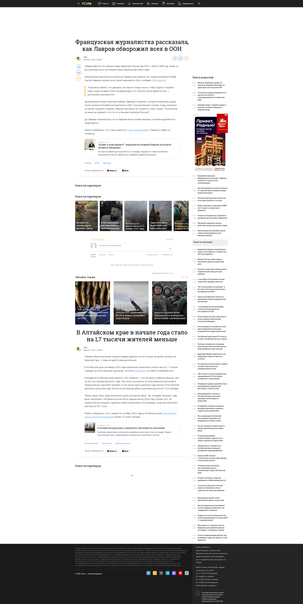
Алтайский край (91, 443)
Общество (86, 350)
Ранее (111, 254)
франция (107, 163)
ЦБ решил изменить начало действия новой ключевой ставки (212, 224)
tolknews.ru (206, 547)
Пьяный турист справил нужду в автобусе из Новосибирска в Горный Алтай (212, 107)
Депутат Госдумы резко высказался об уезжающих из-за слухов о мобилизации (169, 315)
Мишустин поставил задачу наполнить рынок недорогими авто (211, 261)
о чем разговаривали (138, 130)
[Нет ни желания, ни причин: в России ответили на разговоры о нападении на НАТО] (92, 302)
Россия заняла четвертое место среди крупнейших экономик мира (211, 428)
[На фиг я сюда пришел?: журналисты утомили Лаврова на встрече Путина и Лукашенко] (90, 148)
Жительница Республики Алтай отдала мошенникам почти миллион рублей (211, 233)
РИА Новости (159, 80)
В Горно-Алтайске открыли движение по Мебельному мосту (212, 479)
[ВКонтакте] (180, 58)
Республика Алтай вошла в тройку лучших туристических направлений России (212, 366)
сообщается (140, 370)
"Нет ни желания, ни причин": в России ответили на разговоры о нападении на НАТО (93, 314)
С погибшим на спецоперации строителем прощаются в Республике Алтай (211, 309)
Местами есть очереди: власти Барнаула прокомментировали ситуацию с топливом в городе (211, 527)
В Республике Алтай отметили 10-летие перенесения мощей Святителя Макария (212, 318)
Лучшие (102, 254)
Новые (93, 254)
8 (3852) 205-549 (204, 582)
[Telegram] (174, 58)
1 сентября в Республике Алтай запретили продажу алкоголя (211, 280)
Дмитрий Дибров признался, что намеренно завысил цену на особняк (212, 356)
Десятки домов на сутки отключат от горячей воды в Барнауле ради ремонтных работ (213, 190)
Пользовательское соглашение (212, 595)
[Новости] (111, 171)
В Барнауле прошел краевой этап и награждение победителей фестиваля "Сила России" (212, 386)
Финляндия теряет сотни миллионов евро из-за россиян (211, 499)
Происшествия (137, 3)
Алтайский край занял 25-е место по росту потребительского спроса (212, 337)
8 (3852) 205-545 (204, 579)
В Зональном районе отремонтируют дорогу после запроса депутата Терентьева (210, 438)
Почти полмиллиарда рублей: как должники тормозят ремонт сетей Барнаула (212, 537)
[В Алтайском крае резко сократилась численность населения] (90, 430)
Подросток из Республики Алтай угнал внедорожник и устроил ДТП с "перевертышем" (213, 517)
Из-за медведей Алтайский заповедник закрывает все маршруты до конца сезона (209, 418)
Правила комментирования (211, 597)
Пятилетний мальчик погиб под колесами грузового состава (212, 199)
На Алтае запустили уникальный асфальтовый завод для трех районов (212, 271)
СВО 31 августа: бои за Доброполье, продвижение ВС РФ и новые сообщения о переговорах (131, 314)
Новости (105, 3)
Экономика (170, 3)
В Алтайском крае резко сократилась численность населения (131, 428)
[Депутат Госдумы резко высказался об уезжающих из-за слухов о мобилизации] (169, 302)
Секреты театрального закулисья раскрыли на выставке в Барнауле (212, 216)
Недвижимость (188, 3)
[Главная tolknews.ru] (86, 3)
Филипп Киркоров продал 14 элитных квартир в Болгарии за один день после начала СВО (211, 85)
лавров (88, 163)
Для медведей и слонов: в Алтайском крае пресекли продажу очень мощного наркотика (209, 397)
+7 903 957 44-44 (205, 573)
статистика (107, 443)
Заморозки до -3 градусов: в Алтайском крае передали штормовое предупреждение (210, 448)
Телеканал (120, 3)
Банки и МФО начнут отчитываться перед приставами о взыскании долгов (212, 458)
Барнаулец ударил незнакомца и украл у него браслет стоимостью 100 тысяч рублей (212, 251)
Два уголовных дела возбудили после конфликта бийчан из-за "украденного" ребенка (211, 507)
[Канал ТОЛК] (125, 171)
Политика (154, 3)
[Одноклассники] (186, 58)
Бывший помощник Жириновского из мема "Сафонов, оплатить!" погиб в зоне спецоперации (212, 179)
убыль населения (122, 443)
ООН (97, 163)
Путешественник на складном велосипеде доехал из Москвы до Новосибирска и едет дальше (212, 346)
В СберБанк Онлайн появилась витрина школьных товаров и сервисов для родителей (211, 408)
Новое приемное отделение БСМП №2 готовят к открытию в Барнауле (212, 207)
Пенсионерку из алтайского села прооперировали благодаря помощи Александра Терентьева (212, 328)
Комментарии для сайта (162, 273)
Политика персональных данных (213, 592)
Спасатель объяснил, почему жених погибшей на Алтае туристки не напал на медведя (211, 487)
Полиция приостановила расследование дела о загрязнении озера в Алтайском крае (211, 469)
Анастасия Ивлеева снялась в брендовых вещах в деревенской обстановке (212, 299)
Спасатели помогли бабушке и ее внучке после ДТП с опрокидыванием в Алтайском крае (212, 96)
